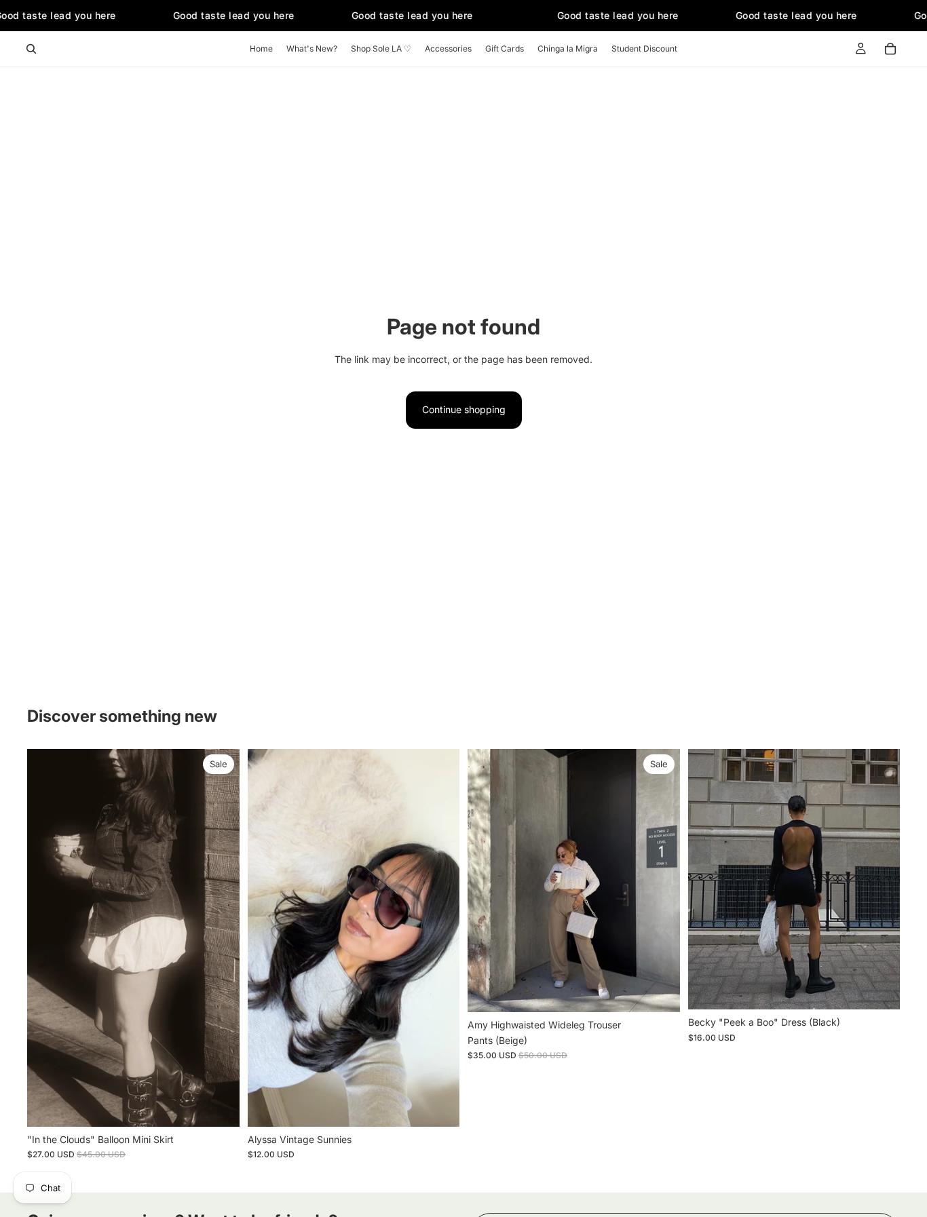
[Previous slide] (268, 938)
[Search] (31, 49)
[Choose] (218, 1106)
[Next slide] (439, 938)
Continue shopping (464, 409)
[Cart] (890, 49)
